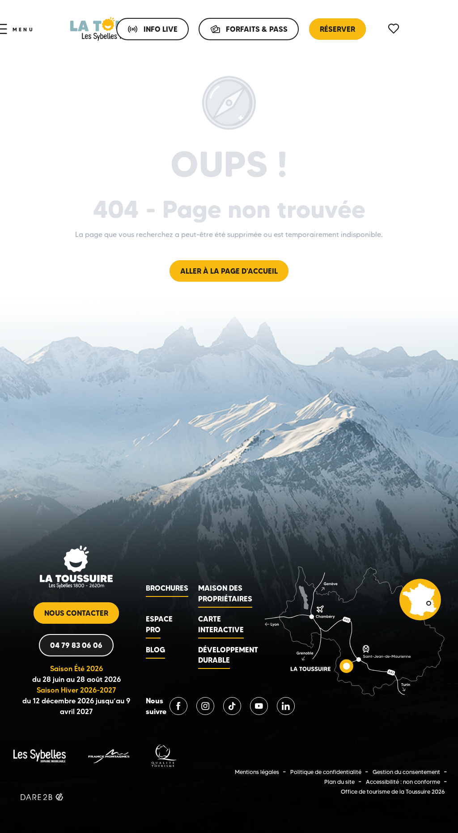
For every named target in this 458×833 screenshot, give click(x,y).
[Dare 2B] (42, 798)
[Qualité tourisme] (164, 755)
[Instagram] (205, 706)
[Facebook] (178, 706)
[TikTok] (232, 706)
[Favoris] (394, 29)
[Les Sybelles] (39, 755)
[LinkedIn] (285, 706)
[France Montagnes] (108, 755)
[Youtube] (258, 706)
